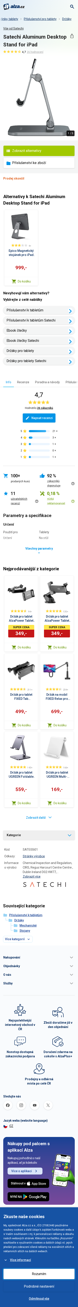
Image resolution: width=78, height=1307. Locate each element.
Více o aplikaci (21, 1171)
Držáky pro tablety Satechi (26, 361)
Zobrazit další (36, 817)
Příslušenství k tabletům (24, 310)
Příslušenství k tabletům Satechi (30, 320)
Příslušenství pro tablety (40, 19)
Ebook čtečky (16, 330)
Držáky (67, 19)
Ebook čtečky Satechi (22, 341)
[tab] (8, 382)
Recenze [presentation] (23, 382)
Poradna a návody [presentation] (47, 382)
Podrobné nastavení (39, 1286)
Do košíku (24, 281)
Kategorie (14, 835)
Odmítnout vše (39, 1298)
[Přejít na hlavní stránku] (14, 6)
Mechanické (28, 925)
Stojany (25, 930)
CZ (11, 1126)
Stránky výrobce (34, 856)
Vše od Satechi (13, 28)
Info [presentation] (8, 382)
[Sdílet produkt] (72, 36)
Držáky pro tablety (20, 351)
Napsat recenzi (42, 418)
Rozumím (39, 1274)
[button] (39, 957)
